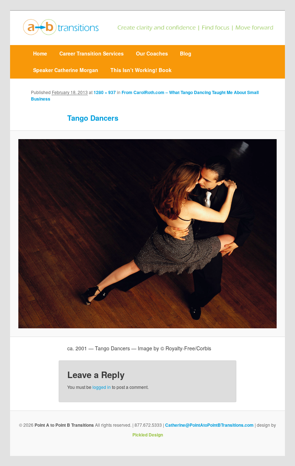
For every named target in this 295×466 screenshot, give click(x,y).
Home (40, 53)
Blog (185, 53)
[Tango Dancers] (147, 233)
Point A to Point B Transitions (64, 425)
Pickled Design (147, 434)
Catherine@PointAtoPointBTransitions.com (209, 425)
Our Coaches (152, 53)
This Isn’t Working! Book (141, 70)
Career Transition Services (91, 53)
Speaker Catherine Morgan (65, 70)
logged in (101, 387)
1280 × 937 (105, 92)
